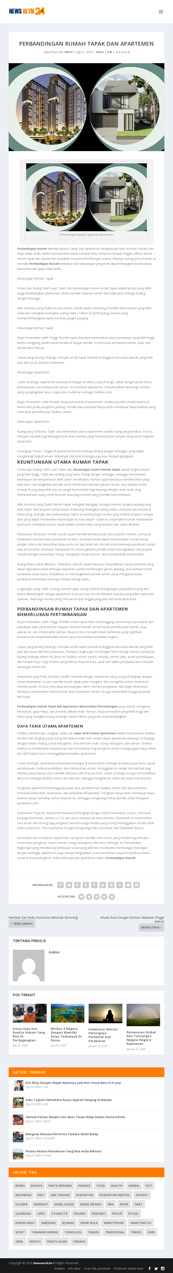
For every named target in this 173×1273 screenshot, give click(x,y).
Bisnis (20, 1186)
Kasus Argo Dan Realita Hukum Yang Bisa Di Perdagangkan (29, 1034)
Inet (41, 1195)
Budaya (36, 1186)
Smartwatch (140, 1223)
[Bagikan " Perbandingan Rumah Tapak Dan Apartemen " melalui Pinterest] (94, 885)
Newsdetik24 (43, 1263)
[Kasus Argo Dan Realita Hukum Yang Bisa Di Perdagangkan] (30, 1013)
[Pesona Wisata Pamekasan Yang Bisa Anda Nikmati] (18, 1154)
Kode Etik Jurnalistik (97, 1268)
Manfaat (41, 1204)
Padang (80, 1214)
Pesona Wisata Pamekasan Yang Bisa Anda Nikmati (64, 1151)
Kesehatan (84, 1195)
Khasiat (142, 1195)
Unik (151, 1232)
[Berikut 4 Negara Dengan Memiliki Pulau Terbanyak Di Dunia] (68, 1013)
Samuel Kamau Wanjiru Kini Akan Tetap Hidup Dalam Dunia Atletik (75, 1117)
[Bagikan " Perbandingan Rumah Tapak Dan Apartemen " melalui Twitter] (69, 885)
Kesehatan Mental (114, 1195)
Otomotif (49, 1138)
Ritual (133, 1214)
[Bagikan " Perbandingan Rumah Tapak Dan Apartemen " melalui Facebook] (60, 885)
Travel (47, 1155)
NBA (111, 1204)
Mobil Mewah (90, 1204)
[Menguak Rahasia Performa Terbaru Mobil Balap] (18, 1137)
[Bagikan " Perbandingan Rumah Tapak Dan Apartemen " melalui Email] (128, 885)
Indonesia (23, 1195)
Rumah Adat (25, 1223)
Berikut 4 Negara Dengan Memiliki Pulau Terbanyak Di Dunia (66, 1034)
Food (101, 1186)
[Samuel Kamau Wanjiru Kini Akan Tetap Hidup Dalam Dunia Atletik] (18, 1120)
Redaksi (59, 1268)
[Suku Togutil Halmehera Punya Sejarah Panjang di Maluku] (18, 1102)
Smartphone (114, 1223)
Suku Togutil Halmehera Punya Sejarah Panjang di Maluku (69, 1100)
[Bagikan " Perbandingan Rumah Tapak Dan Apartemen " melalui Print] (136, 885)
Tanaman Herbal (44, 1232)
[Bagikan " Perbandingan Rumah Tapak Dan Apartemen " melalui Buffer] (111, 885)
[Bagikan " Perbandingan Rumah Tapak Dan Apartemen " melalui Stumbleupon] (119, 885)
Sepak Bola (88, 1223)
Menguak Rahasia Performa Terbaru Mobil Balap (62, 1134)
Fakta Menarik (60, 1186)
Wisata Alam (57, 1241)
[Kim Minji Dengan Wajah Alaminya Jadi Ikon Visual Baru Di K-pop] (18, 1085)
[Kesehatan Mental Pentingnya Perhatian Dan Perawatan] (105, 1013)
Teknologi (72, 1232)
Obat (138, 1204)
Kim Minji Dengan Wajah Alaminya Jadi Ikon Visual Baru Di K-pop (73, 1083)
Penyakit (99, 1214)
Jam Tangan (60, 1195)
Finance (84, 1186)
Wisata (35, 1241)
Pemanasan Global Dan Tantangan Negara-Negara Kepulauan (141, 1038)
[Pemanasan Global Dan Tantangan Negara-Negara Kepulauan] (143, 1015)
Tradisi (93, 1232)
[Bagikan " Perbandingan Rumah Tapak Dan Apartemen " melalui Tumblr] (86, 885)
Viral (19, 1241)
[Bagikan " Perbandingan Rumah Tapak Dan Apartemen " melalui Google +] (77, 885)
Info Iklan (74, 1268)
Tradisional (114, 1232)
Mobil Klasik (64, 1204)
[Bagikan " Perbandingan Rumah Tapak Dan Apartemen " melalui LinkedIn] (103, 885)
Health (116, 1186)
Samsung (48, 1223)
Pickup (117, 1214)
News (100, 52)
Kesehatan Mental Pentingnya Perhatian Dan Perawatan (103, 1035)
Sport (47, 1121)
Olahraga (23, 1214)
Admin (68, 52)
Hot (46, 1087)
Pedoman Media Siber (129, 1268)
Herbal (133, 1186)
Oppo (41, 1214)
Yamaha (79, 1241)
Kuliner (21, 1204)
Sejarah (68, 1223)
